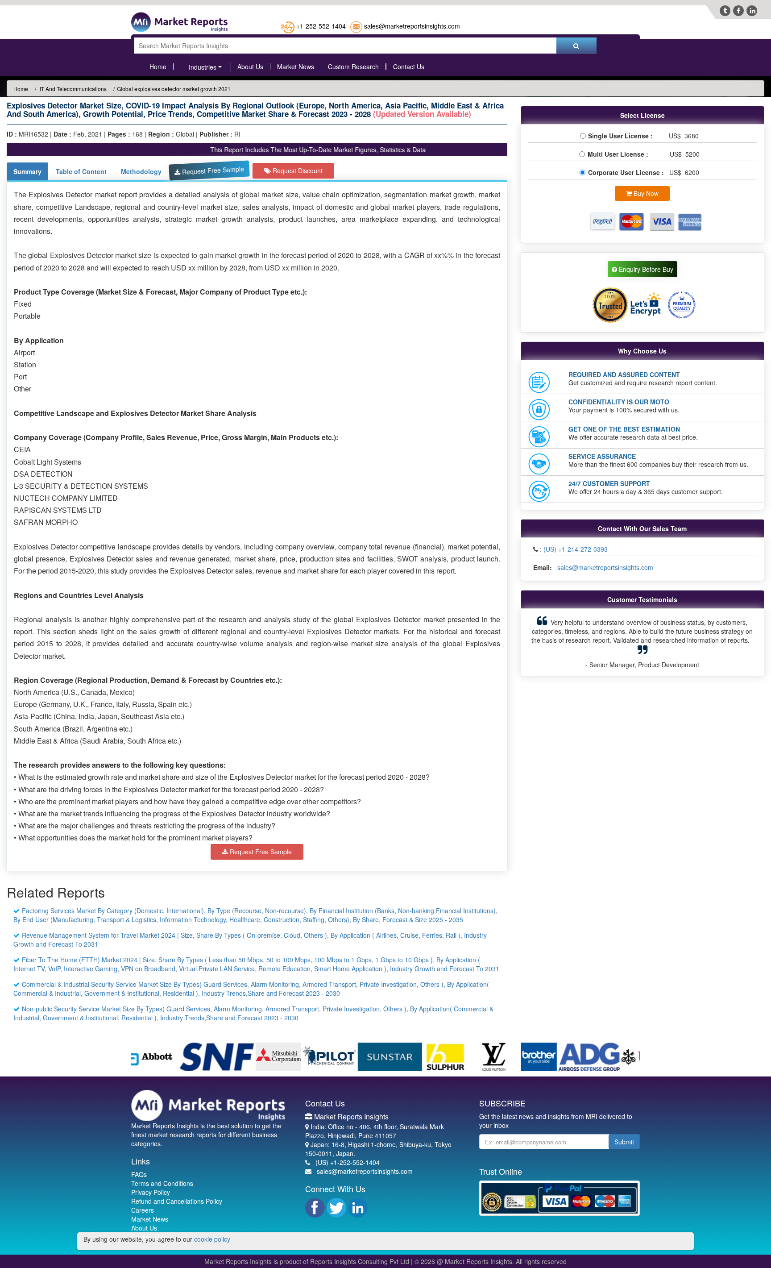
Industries (202, 66)
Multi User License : (620, 154)
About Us (250, 66)
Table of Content (81, 171)
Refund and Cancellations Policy (176, 1201)
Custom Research (353, 66)
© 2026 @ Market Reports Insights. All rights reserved (491, 1261)
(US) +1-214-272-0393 (575, 549)
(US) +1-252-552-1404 (347, 1162)
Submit (624, 1141)
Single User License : (622, 135)
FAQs (139, 1174)
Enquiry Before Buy (645, 269)
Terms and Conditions (162, 1183)
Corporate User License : (626, 172)
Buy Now (645, 193)
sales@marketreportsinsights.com (412, 25)
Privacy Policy (150, 1192)
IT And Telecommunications (72, 88)
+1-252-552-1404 (321, 25)
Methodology (141, 171)
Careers (142, 1210)
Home (157, 66)
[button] (545, 642)
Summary (27, 171)
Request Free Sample (212, 170)
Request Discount (297, 170)
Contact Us (408, 66)
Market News (295, 66)
